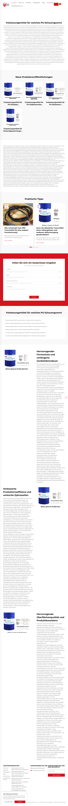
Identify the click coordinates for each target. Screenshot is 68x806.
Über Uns (21, 2)
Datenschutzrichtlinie (59, 802)
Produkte (28, 2)
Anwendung (50, 2)
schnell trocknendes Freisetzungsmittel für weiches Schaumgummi (25, 336)
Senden (34, 297)
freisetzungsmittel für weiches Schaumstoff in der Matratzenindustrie (26, 326)
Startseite (14, 2)
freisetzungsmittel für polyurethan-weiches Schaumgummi (23, 320)
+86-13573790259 (39, 768)
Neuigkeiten (36, 2)
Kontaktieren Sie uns (17, 6)
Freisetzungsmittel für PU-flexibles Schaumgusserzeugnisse (12, 103)
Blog (43, 2)
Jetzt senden (56, 775)
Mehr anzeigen (8, 240)
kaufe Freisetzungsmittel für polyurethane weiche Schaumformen (25, 323)
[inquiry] (66, 397)
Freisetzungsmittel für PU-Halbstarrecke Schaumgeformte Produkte (34, 103)
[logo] (6, 4)
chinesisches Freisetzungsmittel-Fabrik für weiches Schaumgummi (25, 332)
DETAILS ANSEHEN (13, 90)
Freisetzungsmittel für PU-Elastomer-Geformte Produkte (55, 103)
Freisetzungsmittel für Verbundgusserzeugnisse (12, 130)
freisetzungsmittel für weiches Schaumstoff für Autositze (22, 329)
